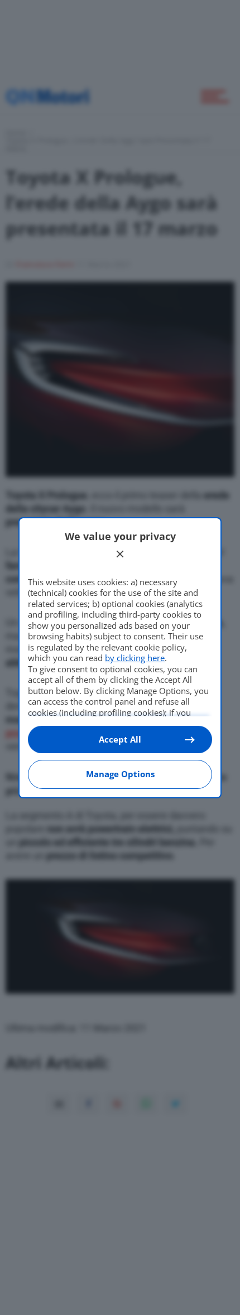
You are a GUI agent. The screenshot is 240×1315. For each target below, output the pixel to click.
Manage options (120, 773)
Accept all (120, 739)
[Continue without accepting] (120, 554)
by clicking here (135, 657)
